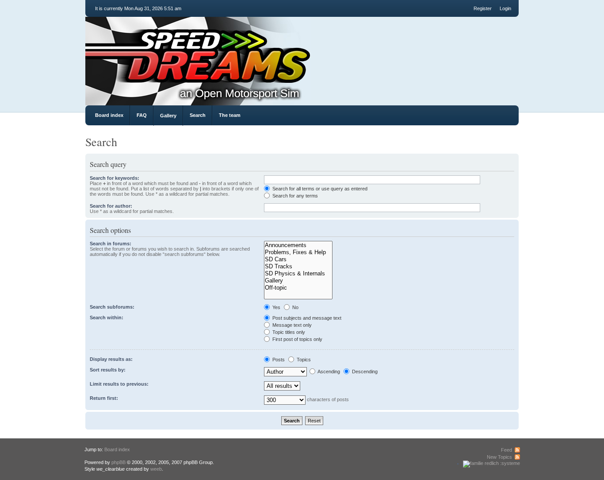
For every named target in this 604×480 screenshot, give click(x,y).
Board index (109, 115)
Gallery (168, 115)
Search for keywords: (114, 178)
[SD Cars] (298, 259)
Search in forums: (110, 243)
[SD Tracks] (298, 266)
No (294, 307)
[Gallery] (298, 280)
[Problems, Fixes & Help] (298, 252)
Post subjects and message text (306, 318)
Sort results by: (108, 369)
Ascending (328, 371)
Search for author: (111, 206)
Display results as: (111, 359)
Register (483, 8)
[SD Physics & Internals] (298, 273)
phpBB (118, 462)
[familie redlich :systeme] (491, 463)
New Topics (499, 457)
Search (198, 115)
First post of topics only (296, 339)
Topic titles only (288, 332)
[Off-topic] (298, 287)
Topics (303, 359)
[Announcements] (298, 245)
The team (230, 115)
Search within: (106, 317)
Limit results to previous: (119, 384)
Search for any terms (294, 195)
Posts (278, 359)
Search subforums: (112, 307)
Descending (364, 371)
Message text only (291, 325)
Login (505, 8)
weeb (156, 469)
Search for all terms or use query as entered (319, 188)
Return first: (104, 398)
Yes (275, 307)
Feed (506, 450)
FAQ (142, 115)
